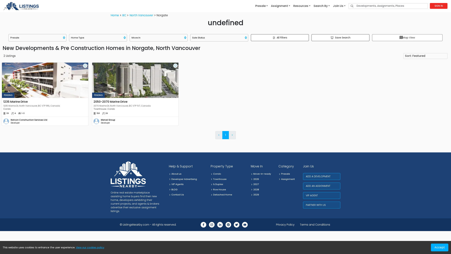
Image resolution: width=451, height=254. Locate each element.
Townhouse (220, 179)
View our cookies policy (90, 247)
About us (176, 174)
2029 (256, 194)
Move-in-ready (262, 174)
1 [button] (225, 135)
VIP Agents (177, 184)
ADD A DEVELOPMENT (318, 176)
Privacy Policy (285, 225)
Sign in (439, 6)
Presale (285, 174)
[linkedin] (220, 225)
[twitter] (236, 225)
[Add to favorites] (85, 66)
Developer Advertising (184, 179)
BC (124, 15)
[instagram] (212, 225)
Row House (219, 189)
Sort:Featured (415, 56)
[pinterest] (228, 225)
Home (115, 15)
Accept (439, 247)
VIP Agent (312, 195)
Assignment (288, 179)
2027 (256, 184)
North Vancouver (141, 15)
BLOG (174, 189)
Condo (217, 174)
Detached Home (222, 194)
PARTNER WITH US (316, 205)
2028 (256, 189)
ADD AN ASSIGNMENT (318, 186)
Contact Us (177, 194)
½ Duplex (218, 184)
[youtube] (245, 225)
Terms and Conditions (315, 225)
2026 (256, 179)
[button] (261, 6)
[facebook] (203, 225)
